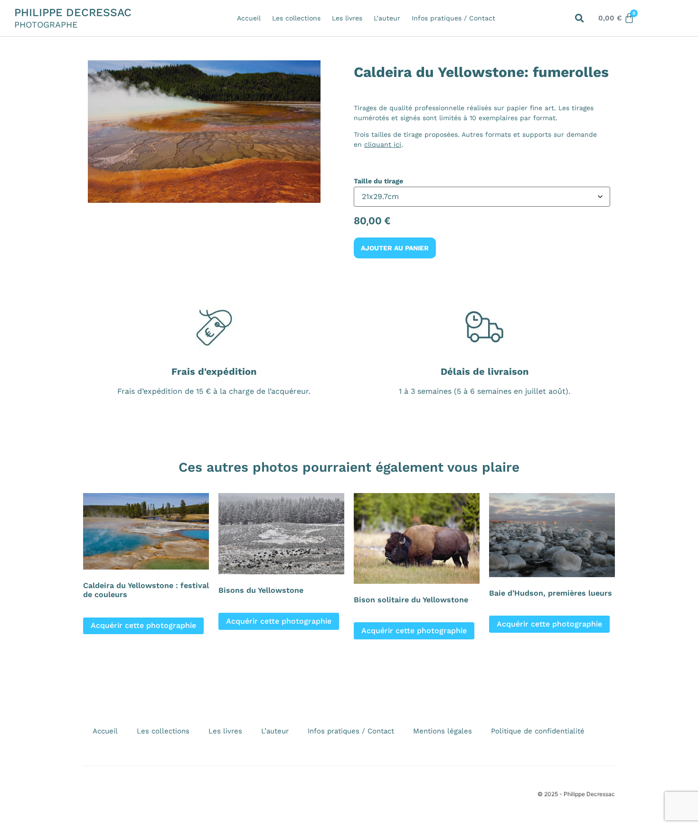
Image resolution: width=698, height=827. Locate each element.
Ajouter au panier (395, 248)
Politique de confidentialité (538, 731)
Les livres (347, 18)
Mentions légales (442, 731)
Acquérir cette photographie (143, 625)
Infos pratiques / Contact (453, 18)
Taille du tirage (378, 181)
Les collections (296, 18)
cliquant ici (382, 144)
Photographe (45, 24)
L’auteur (387, 18)
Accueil (249, 18)
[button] (579, 18)
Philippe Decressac (73, 12)
